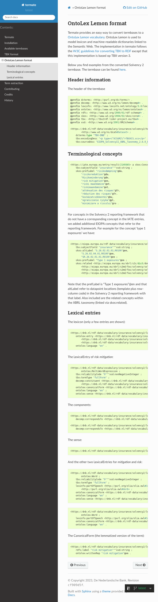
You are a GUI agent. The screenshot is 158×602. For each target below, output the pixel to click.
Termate (9, 37)
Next (139, 565)
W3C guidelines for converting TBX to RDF (102, 51)
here (122, 69)
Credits (8, 94)
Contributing (11, 89)
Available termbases (16, 48)
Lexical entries (15, 77)
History (8, 100)
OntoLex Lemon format (18, 60)
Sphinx (86, 591)
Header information (18, 66)
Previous (79, 565)
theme (106, 591)
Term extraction (13, 83)
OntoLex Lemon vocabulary (86, 37)
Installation (11, 43)
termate (30, 5)
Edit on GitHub (136, 7)
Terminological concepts (21, 71)
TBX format (11, 54)
